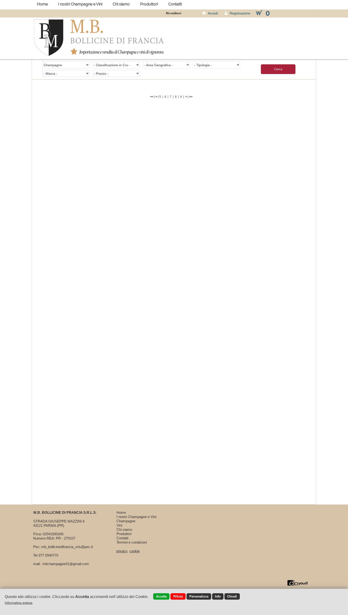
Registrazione (240, 13)
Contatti (175, 4)
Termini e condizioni (131, 542)
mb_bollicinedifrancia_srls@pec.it (67, 547)
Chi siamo (121, 4)
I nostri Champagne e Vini (80, 4)
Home (42, 4)
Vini (119, 525)
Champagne (125, 521)
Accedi (213, 13)
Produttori (149, 4)
